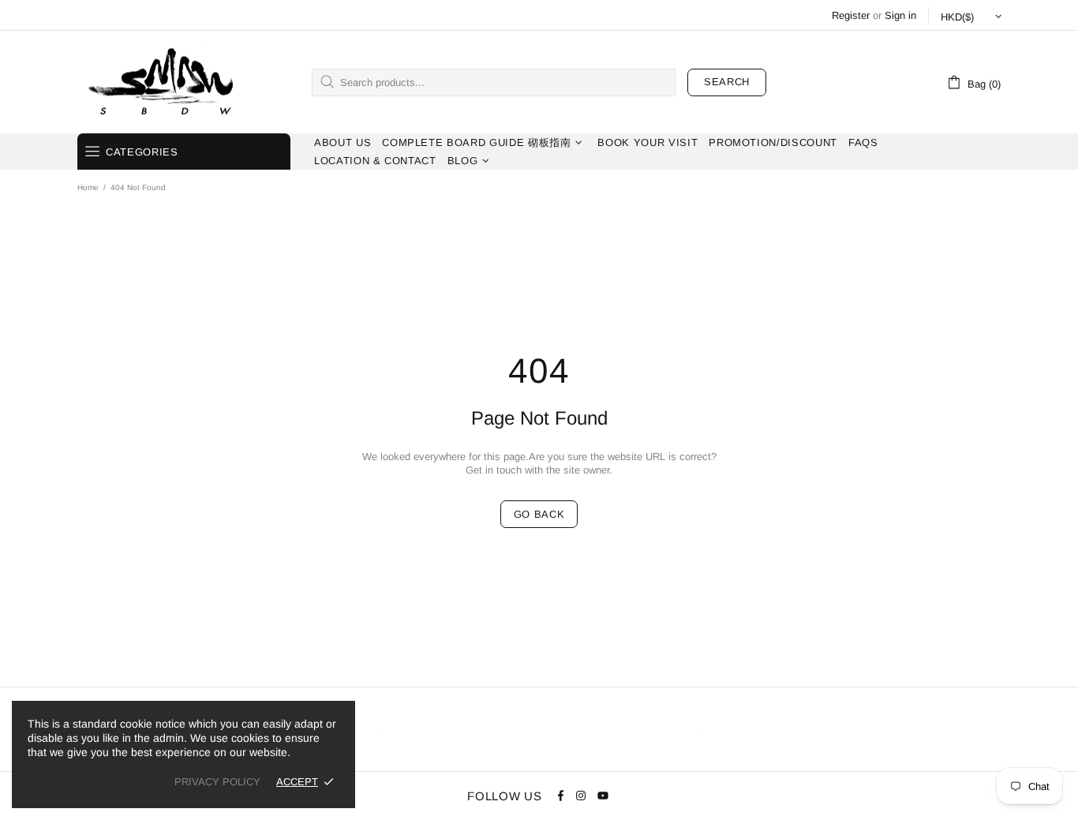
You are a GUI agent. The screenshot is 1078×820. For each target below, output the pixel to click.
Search (727, 82)
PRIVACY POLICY (217, 782)
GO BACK (539, 514)
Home (88, 187)
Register (851, 15)
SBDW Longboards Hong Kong (165, 82)
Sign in (900, 15)
